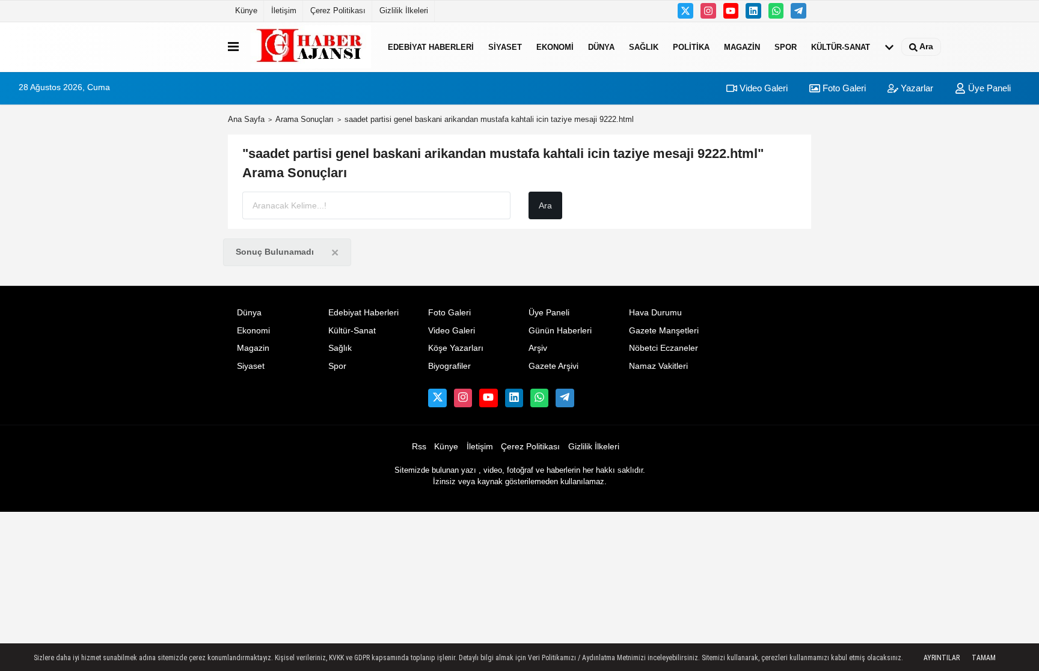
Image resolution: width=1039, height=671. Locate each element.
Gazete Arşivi (553, 366)
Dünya (601, 46)
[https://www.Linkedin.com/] (753, 11)
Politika (691, 46)
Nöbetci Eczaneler (663, 348)
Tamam (984, 658)
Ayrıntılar (942, 658)
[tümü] (889, 46)
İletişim (283, 10)
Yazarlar (915, 88)
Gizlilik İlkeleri (403, 10)
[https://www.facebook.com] (731, 11)
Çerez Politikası (338, 10)
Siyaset (505, 46)
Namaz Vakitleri (658, 366)
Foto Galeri (843, 88)
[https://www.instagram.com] (708, 11)
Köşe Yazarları (455, 348)
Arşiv (538, 348)
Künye (246, 10)
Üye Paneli (988, 88)
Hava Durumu (655, 312)
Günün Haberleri (560, 330)
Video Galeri (762, 88)
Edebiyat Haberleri (431, 46)
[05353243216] (776, 11)
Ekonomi (555, 46)
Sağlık (643, 46)
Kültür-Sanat (840, 46)
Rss (419, 446)
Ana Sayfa (246, 119)
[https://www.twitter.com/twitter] (685, 11)
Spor (785, 46)
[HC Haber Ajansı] (311, 47)
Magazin (742, 46)
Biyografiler (449, 366)
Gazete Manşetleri (664, 330)
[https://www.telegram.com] (798, 11)
